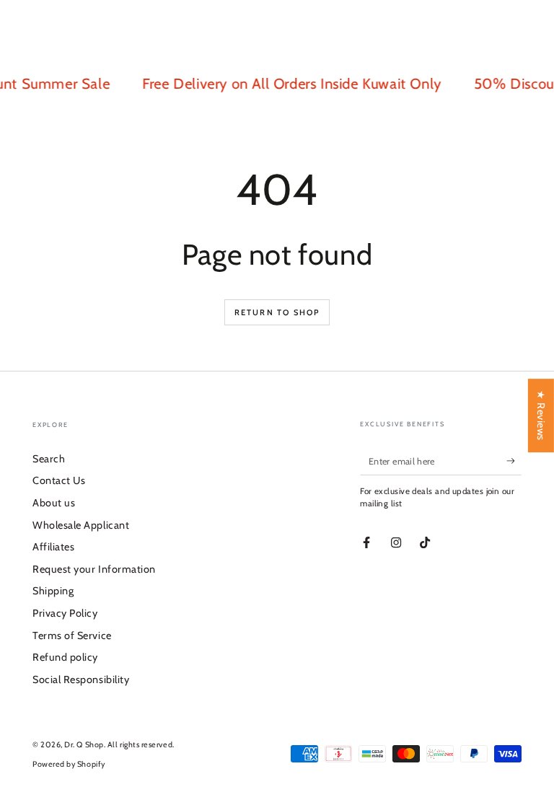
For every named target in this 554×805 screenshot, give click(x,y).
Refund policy (65, 657)
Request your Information (94, 569)
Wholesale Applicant (80, 525)
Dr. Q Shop (83, 744)
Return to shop (277, 312)
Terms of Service (72, 635)
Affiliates (53, 546)
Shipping (53, 590)
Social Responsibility (80, 679)
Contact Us (58, 480)
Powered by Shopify (68, 764)
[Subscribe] (514, 461)
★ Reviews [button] (541, 415)
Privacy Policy (65, 613)
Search (48, 458)
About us (53, 502)
